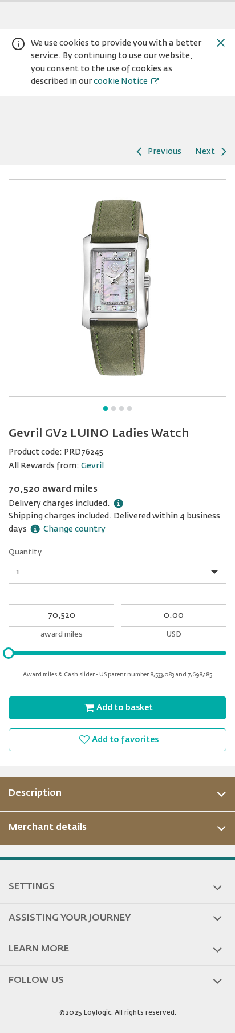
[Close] (221, 43)
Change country (74, 529)
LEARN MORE (39, 949)
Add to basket (124, 708)
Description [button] (35, 793)
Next (205, 152)
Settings (32, 887)
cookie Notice (121, 82)
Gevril (92, 466)
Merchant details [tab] (48, 827)
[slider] (8, 653)
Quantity (25, 552)
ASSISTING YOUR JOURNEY (70, 918)
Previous (164, 152)
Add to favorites (125, 740)
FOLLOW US (36, 980)
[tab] (117, 794)
